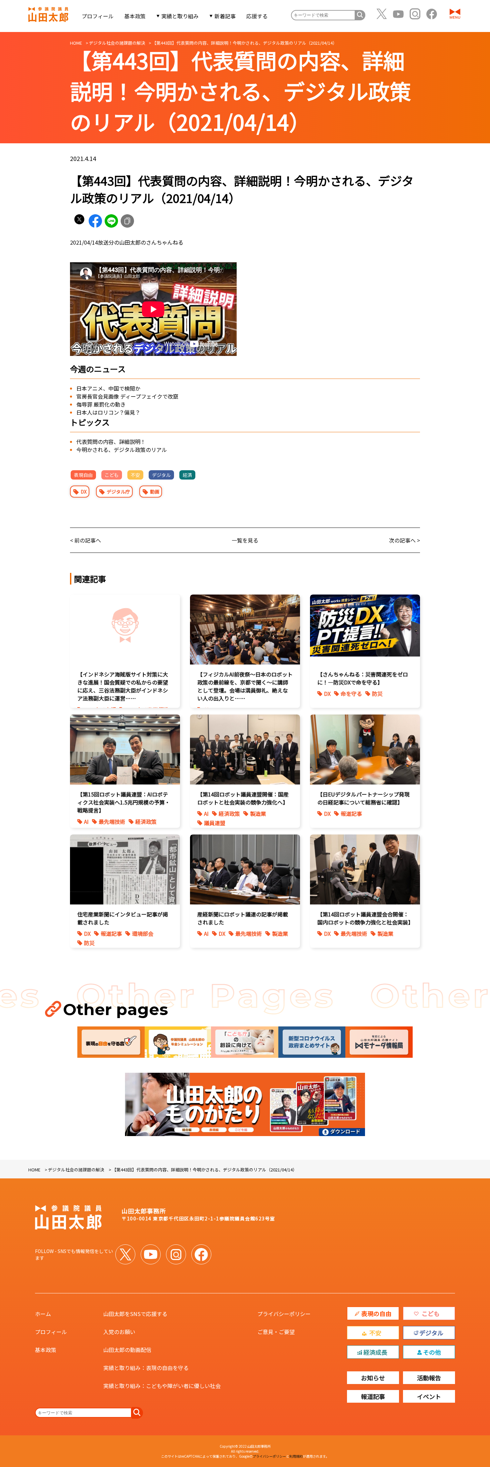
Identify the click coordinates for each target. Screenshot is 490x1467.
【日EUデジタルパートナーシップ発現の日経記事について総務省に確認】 (363, 798)
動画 (154, 491)
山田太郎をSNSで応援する (135, 1314)
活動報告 (429, 1377)
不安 (135, 475)
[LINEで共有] (111, 221)
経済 (187, 475)
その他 (432, 1352)
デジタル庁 (118, 491)
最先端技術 (112, 821)
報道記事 (351, 813)
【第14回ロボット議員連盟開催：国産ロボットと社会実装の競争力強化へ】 (243, 798)
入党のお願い (119, 1332)
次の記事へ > (404, 540)
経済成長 (375, 1352)
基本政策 (135, 16)
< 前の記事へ (85, 540)
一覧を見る (245, 540)
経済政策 (146, 821)
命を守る (351, 694)
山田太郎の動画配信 (127, 1350)
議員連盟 (214, 823)
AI (86, 821)
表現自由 (83, 475)
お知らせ (373, 1377)
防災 (377, 694)
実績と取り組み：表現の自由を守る (146, 1368)
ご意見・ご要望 (276, 1332)
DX (84, 491)
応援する (257, 16)
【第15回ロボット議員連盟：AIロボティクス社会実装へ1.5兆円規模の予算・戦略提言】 (123, 802)
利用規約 (296, 1456)
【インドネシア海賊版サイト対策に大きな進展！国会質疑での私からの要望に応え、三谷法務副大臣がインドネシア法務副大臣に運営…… (122, 686)
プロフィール (98, 16)
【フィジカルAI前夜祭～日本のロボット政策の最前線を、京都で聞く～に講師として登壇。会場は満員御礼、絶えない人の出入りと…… (245, 686)
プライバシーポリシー (284, 1314)
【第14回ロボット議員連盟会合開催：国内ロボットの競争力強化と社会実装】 (365, 918)
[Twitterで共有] (79, 221)
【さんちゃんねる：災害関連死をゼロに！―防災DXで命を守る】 (362, 678)
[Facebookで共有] (95, 221)
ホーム (43, 1314)
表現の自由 (376, 1313)
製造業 (258, 813)
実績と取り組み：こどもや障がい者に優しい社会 (162, 1386)
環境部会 (142, 933)
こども (112, 475)
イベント (429, 1396)
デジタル (161, 475)
